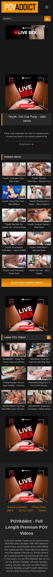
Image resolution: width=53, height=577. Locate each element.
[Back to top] (44, 568)
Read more (25, 144)
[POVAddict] (21, 7)
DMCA (10, 510)
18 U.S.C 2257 (26, 510)
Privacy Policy (39, 507)
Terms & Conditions (17, 507)
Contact (42, 510)
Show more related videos (26, 282)
